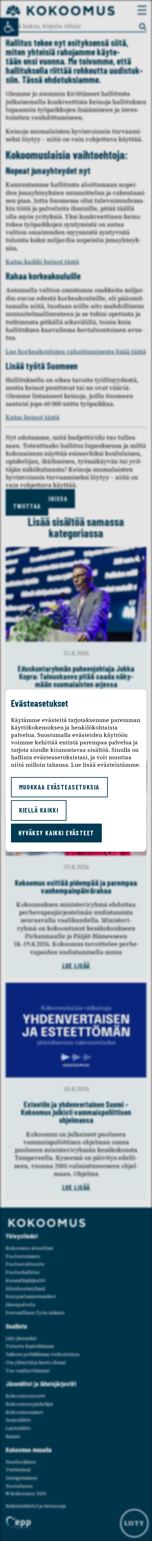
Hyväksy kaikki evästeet (56, 833)
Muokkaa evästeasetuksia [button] (59, 787)
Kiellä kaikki (39, 810)
